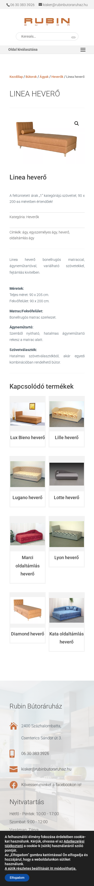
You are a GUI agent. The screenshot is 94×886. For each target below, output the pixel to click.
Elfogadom (17, 877)
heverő (64, 232)
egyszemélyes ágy (43, 232)
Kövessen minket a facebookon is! (51, 784)
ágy (25, 232)
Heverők (57, 77)
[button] (76, 123)
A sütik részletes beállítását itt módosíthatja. (40, 868)
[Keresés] (73, 37)
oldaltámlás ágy (22, 238)
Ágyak (44, 77)
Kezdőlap (16, 77)
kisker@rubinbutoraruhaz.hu (46, 769)
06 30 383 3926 (35, 753)
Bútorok (31, 77)
